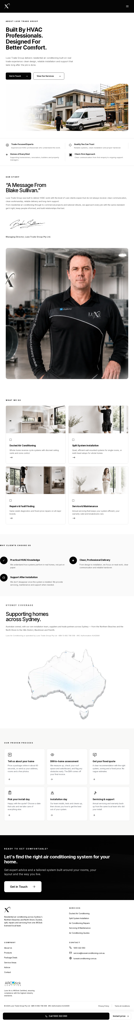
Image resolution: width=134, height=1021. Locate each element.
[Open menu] (127, 6)
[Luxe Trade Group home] (7, 6)
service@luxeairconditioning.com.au (89, 953)
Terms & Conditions (122, 1006)
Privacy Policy (103, 1006)
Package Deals (10, 957)
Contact (7, 972)
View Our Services (49, 76)
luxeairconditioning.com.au (85, 958)
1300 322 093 (79, 948)
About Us (8, 948)
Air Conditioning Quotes (79, 933)
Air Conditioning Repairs (79, 923)
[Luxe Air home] (31, 910)
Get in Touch (18, 76)
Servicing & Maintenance (80, 928)
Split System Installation (79, 918)
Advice (7, 967)
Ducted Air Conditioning (79, 913)
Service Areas (10, 962)
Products (8, 953)
